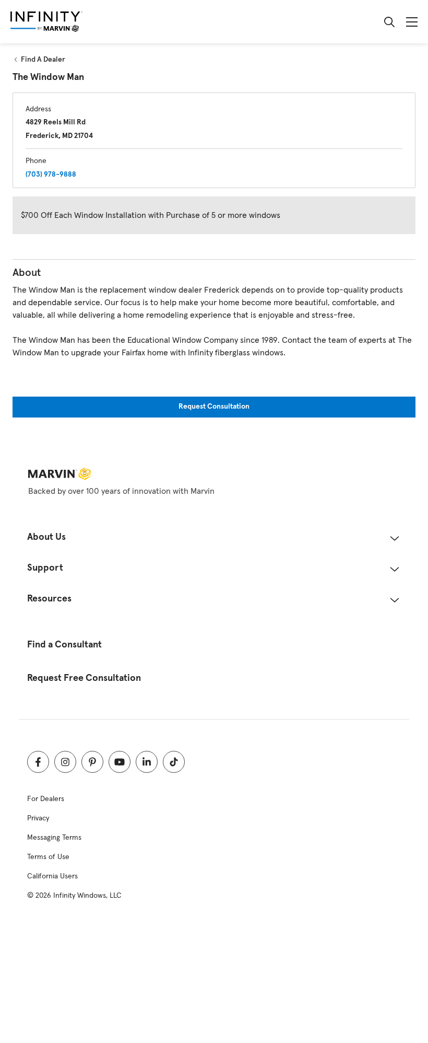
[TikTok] (174, 762)
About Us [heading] (46, 537)
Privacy (38, 818)
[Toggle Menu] (412, 22)
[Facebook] (38, 762)
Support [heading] (45, 568)
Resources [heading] (49, 599)
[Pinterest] (92, 762)
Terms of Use (48, 857)
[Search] (389, 22)
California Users (52, 876)
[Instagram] (65, 762)
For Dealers (45, 799)
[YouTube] (119, 762)
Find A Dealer (43, 59)
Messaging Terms (54, 837)
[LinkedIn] (147, 762)
